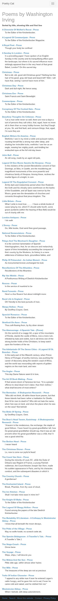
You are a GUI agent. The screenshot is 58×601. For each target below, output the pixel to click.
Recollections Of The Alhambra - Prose (20, 268)
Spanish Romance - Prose (14, 314)
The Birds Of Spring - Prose (15, 412)
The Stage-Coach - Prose (14, 544)
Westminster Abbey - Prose (15, 589)
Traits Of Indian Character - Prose (18, 575)
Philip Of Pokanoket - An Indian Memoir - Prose (24, 260)
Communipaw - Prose (12, 101)
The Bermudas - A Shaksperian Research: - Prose (25, 392)
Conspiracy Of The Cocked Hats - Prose (21, 109)
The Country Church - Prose (15, 476)
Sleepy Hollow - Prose (12, 307)
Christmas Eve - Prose (12, 93)
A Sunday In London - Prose (15, 53)
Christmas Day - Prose (12, 86)
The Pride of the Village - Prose (17, 529)
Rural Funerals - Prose (13, 291)
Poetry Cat (8, 3)
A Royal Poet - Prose (12, 45)
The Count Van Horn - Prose (15, 457)
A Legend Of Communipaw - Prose (18, 37)
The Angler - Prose (11, 371)
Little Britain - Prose (11, 201)
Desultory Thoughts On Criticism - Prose (21, 117)
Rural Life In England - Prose (16, 299)
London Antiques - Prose (14, 217)
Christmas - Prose (10, 72)
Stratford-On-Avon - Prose (14, 322)
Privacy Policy (50, 598)
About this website (25, 598)
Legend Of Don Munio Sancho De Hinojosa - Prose (26, 163)
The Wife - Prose (10, 568)
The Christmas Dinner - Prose (16, 449)
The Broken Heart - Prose (14, 441)
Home (4, 598)
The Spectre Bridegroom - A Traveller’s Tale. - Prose (26, 536)
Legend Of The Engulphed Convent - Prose (23, 182)
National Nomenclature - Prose (16, 233)
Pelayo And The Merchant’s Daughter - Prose (23, 241)
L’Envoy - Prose (9, 225)
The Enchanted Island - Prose (16, 484)
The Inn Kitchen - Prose (13, 492)
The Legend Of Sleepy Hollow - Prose (20, 507)
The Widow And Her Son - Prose (17, 560)
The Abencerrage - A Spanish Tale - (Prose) (22, 330)
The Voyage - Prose (11, 552)
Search (12, 598)
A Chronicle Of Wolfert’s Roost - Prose (20, 29)
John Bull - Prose (10, 155)
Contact (38, 598)
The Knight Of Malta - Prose (15, 499)
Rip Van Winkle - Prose (13, 275)
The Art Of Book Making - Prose (17, 379)
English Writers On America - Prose (19, 136)
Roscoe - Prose (9, 283)
